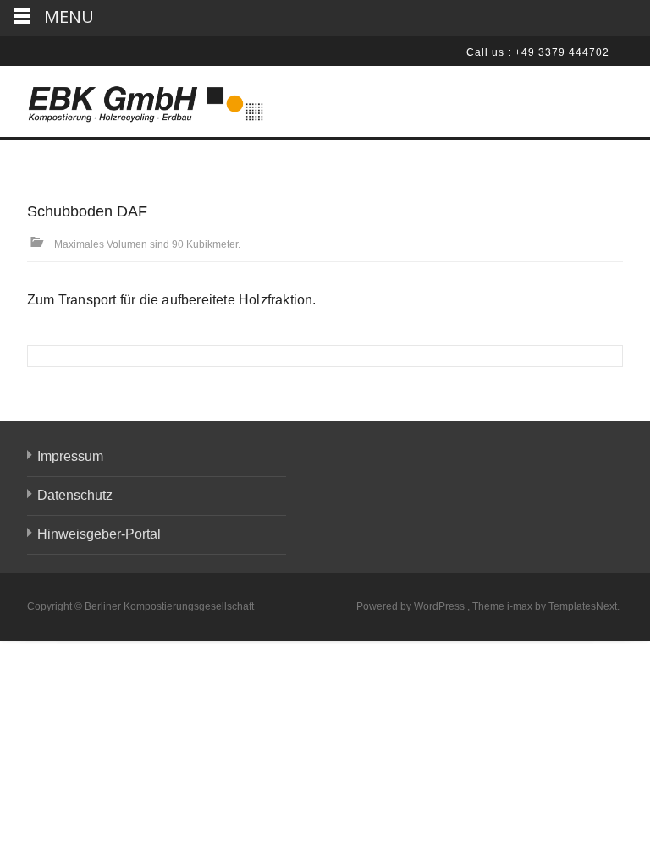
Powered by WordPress (411, 606)
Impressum (70, 456)
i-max (521, 606)
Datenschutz (75, 495)
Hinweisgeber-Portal (99, 534)
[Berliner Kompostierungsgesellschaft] (132, 100)
